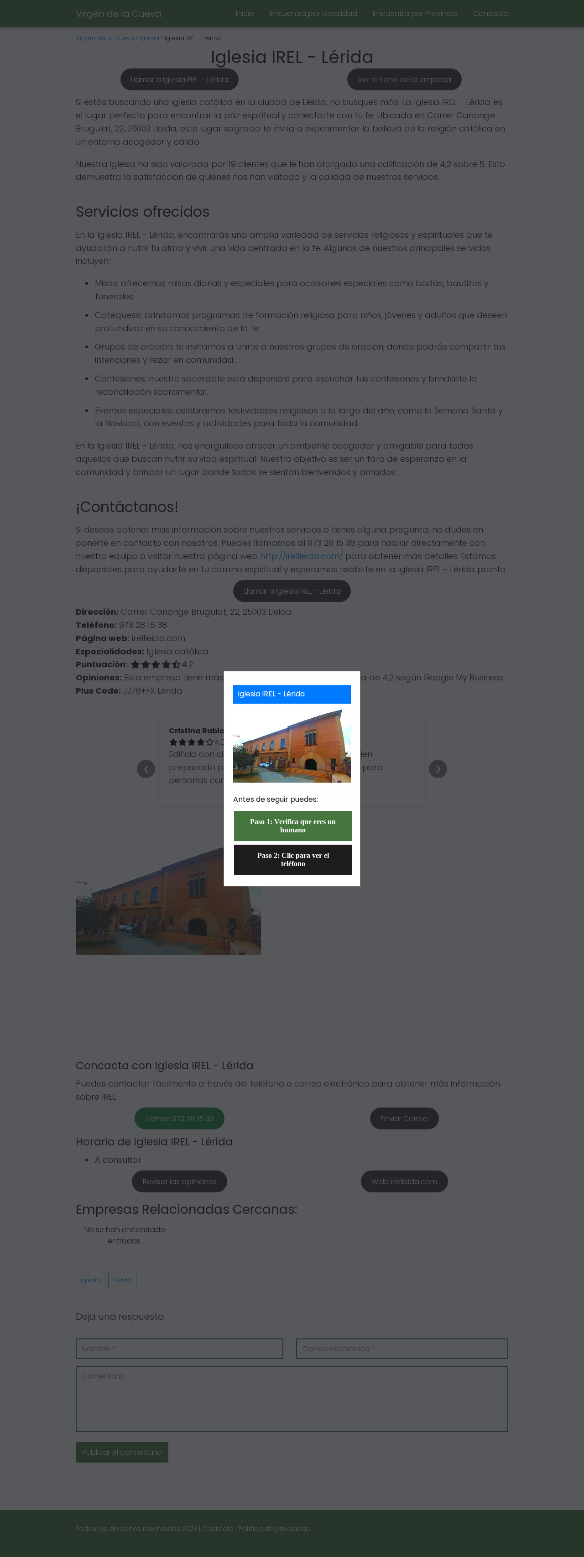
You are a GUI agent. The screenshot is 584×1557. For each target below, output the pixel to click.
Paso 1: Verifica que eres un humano (293, 826)
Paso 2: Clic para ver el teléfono (293, 859)
